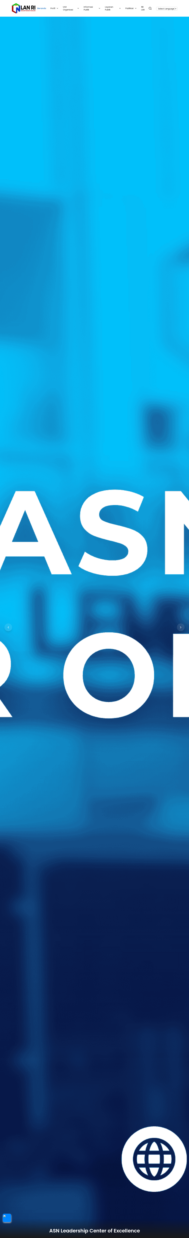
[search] (150, 8)
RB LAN (143, 8)
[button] (7, 1218)
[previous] (8, 627)
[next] (181, 627)
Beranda (41, 8)
